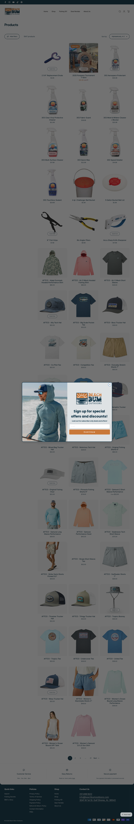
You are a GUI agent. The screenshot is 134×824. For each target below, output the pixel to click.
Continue (89, 432)
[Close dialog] (109, 384)
